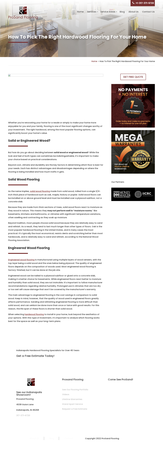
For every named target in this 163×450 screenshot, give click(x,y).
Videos (65, 394)
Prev (109, 195)
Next (156, 195)
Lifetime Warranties (72, 399)
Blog (122, 11)
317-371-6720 (23, 415)
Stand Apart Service (72, 404)
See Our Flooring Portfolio (75, 389)
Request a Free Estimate (74, 408)
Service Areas (107, 11)
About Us (133, 11)
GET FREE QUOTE (133, 77)
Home (80, 11)
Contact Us (148, 11)
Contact (68, 438)
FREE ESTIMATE (135, 352)
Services (91, 11)
